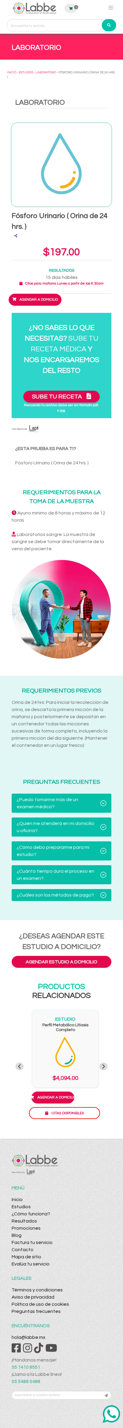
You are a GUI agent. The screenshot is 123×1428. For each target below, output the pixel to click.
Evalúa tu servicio (31, 1264)
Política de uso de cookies (40, 1304)
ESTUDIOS (26, 72)
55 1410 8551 (26, 1367)
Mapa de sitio (26, 1256)
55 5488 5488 (26, 1381)
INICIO (11, 72)
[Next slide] (103, 1066)
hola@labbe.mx (28, 1337)
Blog (16, 1235)
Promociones (26, 1228)
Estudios (21, 1206)
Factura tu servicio (32, 1242)
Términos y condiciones (37, 1290)
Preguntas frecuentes (36, 1311)
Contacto (22, 1249)
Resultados (24, 1221)
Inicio (17, 1199)
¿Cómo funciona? (31, 1213)
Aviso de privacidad (33, 1297)
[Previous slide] (20, 1066)
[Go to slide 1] (61, 1130)
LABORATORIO (46, 72)
